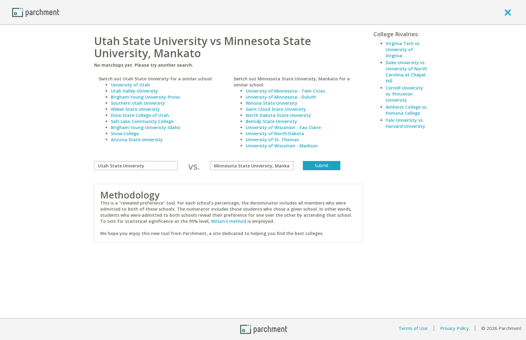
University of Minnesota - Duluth (281, 97)
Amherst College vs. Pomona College (406, 110)
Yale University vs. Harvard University (405, 123)
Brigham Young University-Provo (145, 97)
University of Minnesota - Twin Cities (285, 91)
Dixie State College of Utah (140, 115)
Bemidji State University (271, 121)
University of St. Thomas (272, 139)
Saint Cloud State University (276, 109)
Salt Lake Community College (142, 121)
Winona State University (271, 103)
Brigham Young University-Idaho (145, 127)
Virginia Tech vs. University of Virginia (403, 49)
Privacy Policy (454, 328)
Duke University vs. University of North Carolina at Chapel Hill (406, 72)
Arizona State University (137, 139)
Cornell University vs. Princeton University (404, 94)
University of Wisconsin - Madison (282, 146)
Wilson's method (228, 221)
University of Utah (130, 85)
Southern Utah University (138, 103)
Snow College (125, 133)
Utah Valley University (134, 91)
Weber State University (135, 109)
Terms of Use (413, 328)
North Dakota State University (278, 115)
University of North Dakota (275, 133)
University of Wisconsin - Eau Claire (283, 127)
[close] (508, 12)
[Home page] (36, 12)
